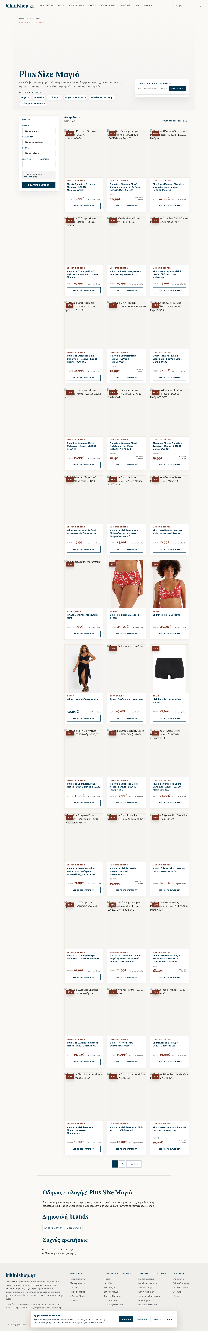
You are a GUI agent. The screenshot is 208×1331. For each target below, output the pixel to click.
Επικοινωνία (179, 1279)
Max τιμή (44, 159)
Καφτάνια (92, 5)
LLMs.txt (177, 1296)
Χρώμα (25, 148)
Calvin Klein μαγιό (147, 1292)
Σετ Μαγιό (74, 1300)
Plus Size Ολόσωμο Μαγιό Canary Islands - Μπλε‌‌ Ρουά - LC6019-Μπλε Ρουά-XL (125, 187)
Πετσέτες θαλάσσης (147, 1304)
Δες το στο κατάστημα (84, 206)
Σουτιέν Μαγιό (111, 1292)
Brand (25, 126)
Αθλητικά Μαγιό (77, 1296)
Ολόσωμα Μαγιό (77, 1283)
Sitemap (177, 1292)
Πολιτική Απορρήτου (182, 1283)
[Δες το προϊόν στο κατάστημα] (84, 669)
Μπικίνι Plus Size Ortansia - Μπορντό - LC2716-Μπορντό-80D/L (82, 187)
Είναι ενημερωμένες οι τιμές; (60, 1253)
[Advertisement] (104, 45)
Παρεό (82, 5)
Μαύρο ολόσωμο (146, 1279)
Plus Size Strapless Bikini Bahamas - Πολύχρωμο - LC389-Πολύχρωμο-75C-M (81, 871)
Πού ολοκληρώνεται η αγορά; (61, 1249)
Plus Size (72, 5)
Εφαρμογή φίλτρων (39, 185)
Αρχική (22, 18)
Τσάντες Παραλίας (108, 5)
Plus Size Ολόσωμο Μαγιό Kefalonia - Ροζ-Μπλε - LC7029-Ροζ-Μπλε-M (123, 446)
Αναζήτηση (177, 88)
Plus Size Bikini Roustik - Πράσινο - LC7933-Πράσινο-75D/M (123, 358)
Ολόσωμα (50, 5)
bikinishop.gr (20, 6)
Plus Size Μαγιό (77, 1292)
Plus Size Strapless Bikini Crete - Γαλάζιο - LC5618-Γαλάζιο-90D (124, 786)
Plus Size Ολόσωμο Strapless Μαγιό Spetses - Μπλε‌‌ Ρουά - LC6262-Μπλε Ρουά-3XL (126, 958)
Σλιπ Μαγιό (109, 1287)
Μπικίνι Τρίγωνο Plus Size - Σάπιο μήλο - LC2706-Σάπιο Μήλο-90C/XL (167, 358)
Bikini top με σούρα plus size (82, 699)
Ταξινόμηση (169, 121)
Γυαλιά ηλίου (144, 1300)
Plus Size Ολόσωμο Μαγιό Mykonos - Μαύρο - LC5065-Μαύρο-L (82, 274)
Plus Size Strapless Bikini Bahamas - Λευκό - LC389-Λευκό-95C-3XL (167, 786)
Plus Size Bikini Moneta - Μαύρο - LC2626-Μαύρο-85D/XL (81, 1130)
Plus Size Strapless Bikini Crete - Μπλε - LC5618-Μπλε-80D (167, 274)
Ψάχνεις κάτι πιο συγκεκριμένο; (154, 83)
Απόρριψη (142, 1319)
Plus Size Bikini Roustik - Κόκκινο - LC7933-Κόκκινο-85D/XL (123, 871)
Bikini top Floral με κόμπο (166, 614)
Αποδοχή (126, 1319)
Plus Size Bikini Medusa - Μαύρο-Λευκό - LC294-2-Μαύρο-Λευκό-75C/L (124, 533)
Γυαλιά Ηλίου (126, 5)
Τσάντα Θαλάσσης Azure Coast (126, 699)
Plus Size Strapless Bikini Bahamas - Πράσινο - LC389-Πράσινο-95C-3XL (82, 358)
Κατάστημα (27, 137)
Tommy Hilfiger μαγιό (149, 1296)
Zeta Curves (74, 1227)
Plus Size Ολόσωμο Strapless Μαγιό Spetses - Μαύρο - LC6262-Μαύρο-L (169, 187)
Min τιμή (26, 159)
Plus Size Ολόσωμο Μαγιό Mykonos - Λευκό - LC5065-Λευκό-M (82, 446)
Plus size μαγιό (145, 1287)
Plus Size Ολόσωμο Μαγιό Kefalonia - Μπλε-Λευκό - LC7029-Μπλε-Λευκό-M (166, 958)
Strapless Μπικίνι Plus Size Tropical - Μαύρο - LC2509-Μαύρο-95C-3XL (167, 446)
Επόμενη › (133, 1164)
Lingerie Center (53, 1227)
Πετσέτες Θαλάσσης (144, 5)
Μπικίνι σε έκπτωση (147, 1283)
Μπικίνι (61, 5)
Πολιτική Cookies (181, 1287)
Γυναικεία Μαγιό (77, 1279)
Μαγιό (41, 5)
